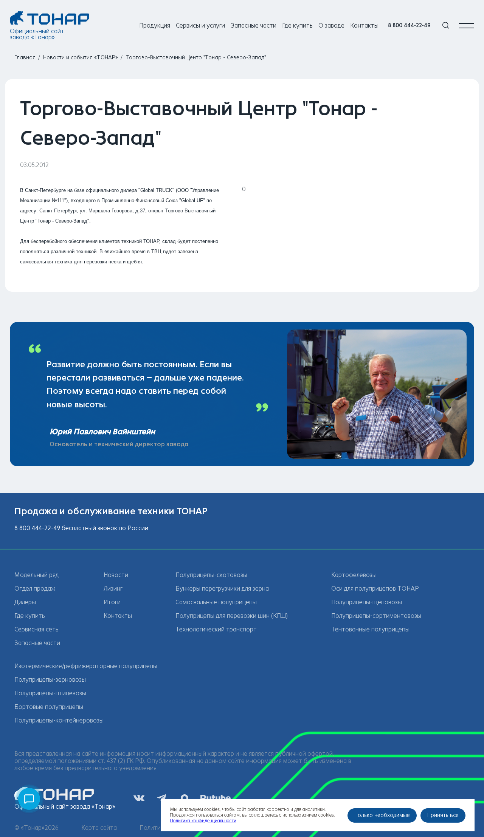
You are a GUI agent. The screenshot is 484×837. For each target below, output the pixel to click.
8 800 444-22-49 (409, 25)
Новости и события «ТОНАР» (80, 57)
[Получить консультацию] (29, 799)
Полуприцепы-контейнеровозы (59, 720)
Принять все (443, 815)
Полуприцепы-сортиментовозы (376, 616)
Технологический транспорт (216, 629)
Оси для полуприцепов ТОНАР (375, 588)
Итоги (112, 602)
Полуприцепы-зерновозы (50, 679)
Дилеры (25, 602)
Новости (116, 575)
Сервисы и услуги (200, 25)
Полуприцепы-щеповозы (366, 602)
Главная (25, 57)
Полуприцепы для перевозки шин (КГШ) (231, 616)
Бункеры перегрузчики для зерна (222, 588)
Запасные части (253, 25)
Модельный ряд (36, 575)
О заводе (331, 25)
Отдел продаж (34, 588)
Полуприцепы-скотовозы (211, 575)
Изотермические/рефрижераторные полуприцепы (85, 666)
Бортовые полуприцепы (48, 707)
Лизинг (113, 588)
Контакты (364, 25)
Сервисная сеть (36, 629)
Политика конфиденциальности (203, 820)
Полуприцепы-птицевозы (50, 693)
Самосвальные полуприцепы (216, 602)
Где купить (297, 25)
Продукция (154, 25)
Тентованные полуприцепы (370, 629)
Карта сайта (99, 828)
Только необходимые (382, 815)
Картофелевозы (354, 575)
